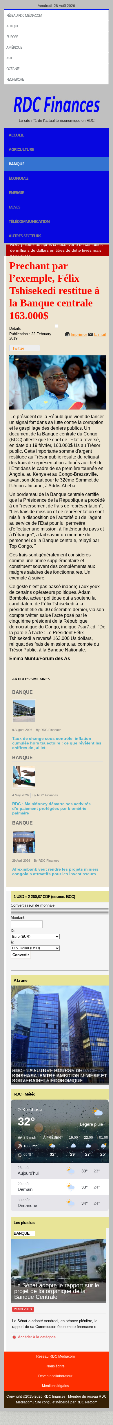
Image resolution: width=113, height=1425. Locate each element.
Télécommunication (29, 221)
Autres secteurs (25, 235)
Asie (9, 58)
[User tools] (56, 326)
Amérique (14, 47)
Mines (14, 207)
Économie (18, 178)
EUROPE (12, 36)
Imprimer (79, 334)
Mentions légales (55, 1386)
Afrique (12, 26)
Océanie (12, 68)
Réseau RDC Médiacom (24, 15)
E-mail (100, 334)
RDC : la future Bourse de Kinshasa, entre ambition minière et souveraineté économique (59, 1075)
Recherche (15, 79)
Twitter (18, 348)
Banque (16, 163)
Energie (16, 192)
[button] (25, 1146)
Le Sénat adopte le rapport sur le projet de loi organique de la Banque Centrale (56, 1291)
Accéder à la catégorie (37, 1337)
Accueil (16, 135)
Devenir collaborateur (55, 1376)
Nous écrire (55, 1366)
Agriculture (21, 149)
